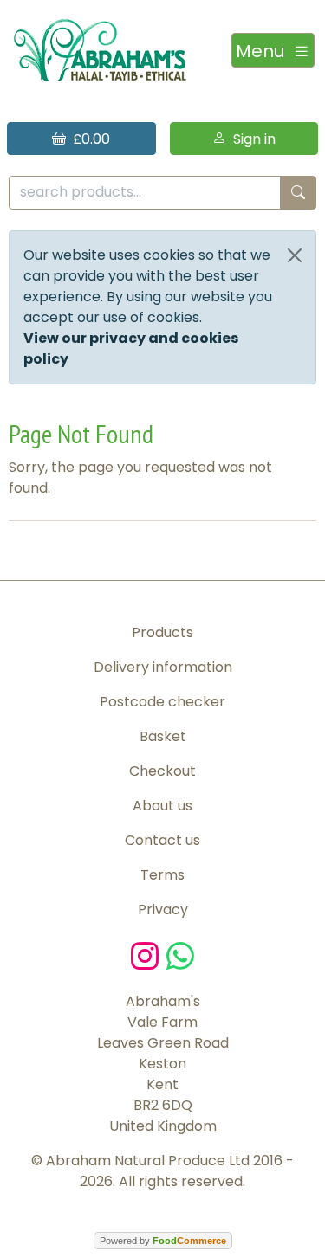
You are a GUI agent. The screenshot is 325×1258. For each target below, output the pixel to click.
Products (162, 632)
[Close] (294, 255)
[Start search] (298, 193)
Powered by (163, 1240)
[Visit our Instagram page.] (148, 954)
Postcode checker (162, 702)
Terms (162, 875)
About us (162, 806)
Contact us (162, 840)
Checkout (162, 771)
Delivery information (163, 667)
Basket (163, 736)
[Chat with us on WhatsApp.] (180, 954)
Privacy (163, 909)
